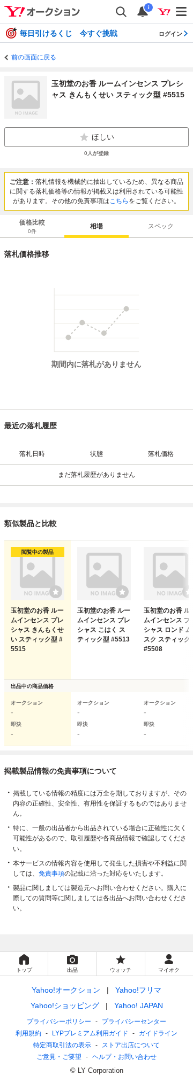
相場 (96, 226)
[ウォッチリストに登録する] (55, 591)
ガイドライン (158, 1033)
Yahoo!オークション (66, 990)
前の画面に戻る (33, 57)
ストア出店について (131, 1045)
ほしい (103, 137)
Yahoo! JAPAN (138, 1005)
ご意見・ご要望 (58, 1057)
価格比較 (32, 226)
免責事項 (51, 873)
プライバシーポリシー (59, 1021)
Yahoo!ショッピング (65, 1005)
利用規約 (28, 1033)
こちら (119, 201)
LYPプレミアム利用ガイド (90, 1033)
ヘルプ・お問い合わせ (124, 1057)
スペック (161, 226)
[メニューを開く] (182, 11)
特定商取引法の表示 (62, 1045)
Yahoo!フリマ (138, 990)
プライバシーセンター (134, 1021)
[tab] (32, 226)
